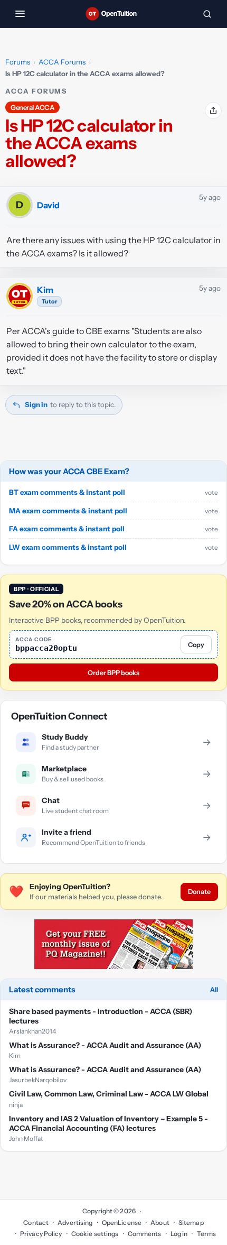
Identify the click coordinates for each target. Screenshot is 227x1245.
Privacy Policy (41, 1234)
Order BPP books (113, 673)
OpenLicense (121, 1222)
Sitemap (191, 1222)
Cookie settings (95, 1234)
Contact (36, 1222)
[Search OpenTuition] (207, 13)
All (214, 989)
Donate (199, 892)
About (159, 1222)
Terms (206, 1234)
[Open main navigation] (20, 13)
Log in (179, 1234)
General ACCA (32, 107)
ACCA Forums (62, 62)
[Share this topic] (213, 110)
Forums (17, 62)
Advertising (75, 1222)
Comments (145, 1234)
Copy (196, 645)
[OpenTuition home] (113, 14)
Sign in (36, 404)
